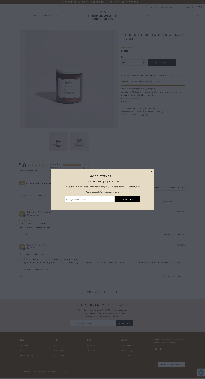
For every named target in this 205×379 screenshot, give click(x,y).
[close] (151, 171)
